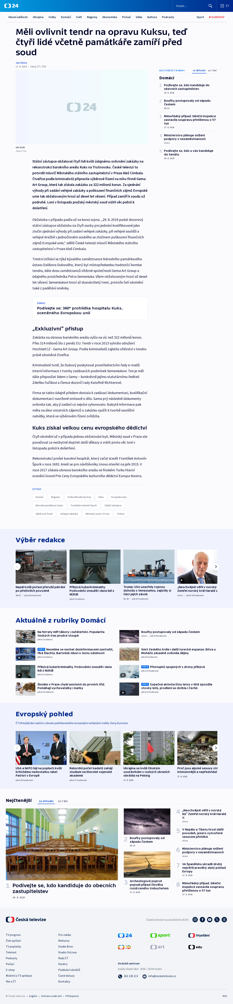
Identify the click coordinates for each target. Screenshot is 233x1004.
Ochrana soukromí (51, 996)
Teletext (11, 952)
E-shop (10, 970)
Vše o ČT (11, 981)
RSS (225, 996)
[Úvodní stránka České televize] (26, 920)
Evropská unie (119, 497)
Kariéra (62, 964)
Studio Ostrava (67, 952)
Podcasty (168, 17)
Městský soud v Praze (98, 513)
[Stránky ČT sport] (160, 935)
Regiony (92, 17)
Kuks (101, 497)
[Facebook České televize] (202, 920)
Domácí (66, 17)
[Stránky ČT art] (157, 946)
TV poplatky (13, 946)
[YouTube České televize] (210, 920)
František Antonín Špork (84, 505)
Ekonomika (109, 17)
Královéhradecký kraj (79, 497)
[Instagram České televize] (195, 920)
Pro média (64, 935)
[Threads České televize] (224, 920)
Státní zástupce (113, 505)
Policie (121, 513)
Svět (79, 17)
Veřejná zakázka (69, 513)
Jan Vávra (21, 62)
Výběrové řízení (44, 513)
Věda (139, 17)
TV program (13, 935)
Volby (52, 17)
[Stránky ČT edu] (195, 946)
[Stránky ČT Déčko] (124, 946)
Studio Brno (65, 946)
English (33, 996)
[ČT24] (11, 6)
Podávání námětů (69, 970)
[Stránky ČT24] (125, 935)
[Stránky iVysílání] (199, 935)
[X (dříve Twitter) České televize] (217, 920)
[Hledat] (210, 6)
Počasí (126, 17)
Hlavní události (18, 17)
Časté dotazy (66, 975)
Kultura (152, 17)
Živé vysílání (13, 940)
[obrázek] (82, 107)
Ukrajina (38, 17)
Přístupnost (72, 996)
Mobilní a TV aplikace (19, 975)
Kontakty (64, 981)
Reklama (63, 940)
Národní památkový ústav (49, 505)
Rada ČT (63, 958)
